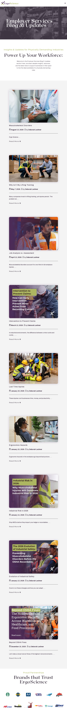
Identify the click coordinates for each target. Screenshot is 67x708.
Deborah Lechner (34, 130)
